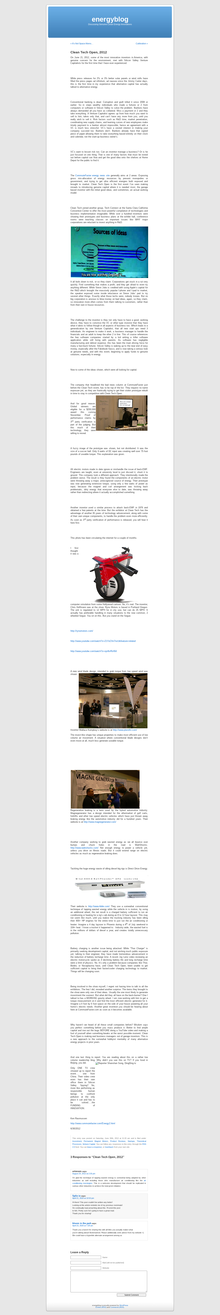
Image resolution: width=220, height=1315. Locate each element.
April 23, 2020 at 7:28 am (82, 1226)
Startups (131, 1141)
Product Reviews (117, 1141)
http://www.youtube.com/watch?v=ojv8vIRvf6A (93, 651)
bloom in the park (81, 1223)
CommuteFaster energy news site (92, 175)
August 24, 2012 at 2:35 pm (83, 1174)
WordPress (123, 1305)
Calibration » (142, 43)
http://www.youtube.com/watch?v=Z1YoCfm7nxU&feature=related (103, 641)
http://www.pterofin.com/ (125, 730)
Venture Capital (88, 1144)
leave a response (94, 1147)
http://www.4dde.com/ (99, 906)
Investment (77, 1141)
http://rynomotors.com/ (81, 631)
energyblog (110, 19)
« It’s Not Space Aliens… (81, 43)
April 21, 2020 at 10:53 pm (83, 1198)
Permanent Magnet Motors (96, 1141)
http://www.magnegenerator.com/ (100, 822)
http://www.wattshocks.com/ (84, 848)
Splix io (76, 1196)
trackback (109, 1147)
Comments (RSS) (117, 1307)
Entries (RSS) (101, 1307)
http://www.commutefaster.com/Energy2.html (92, 1123)
